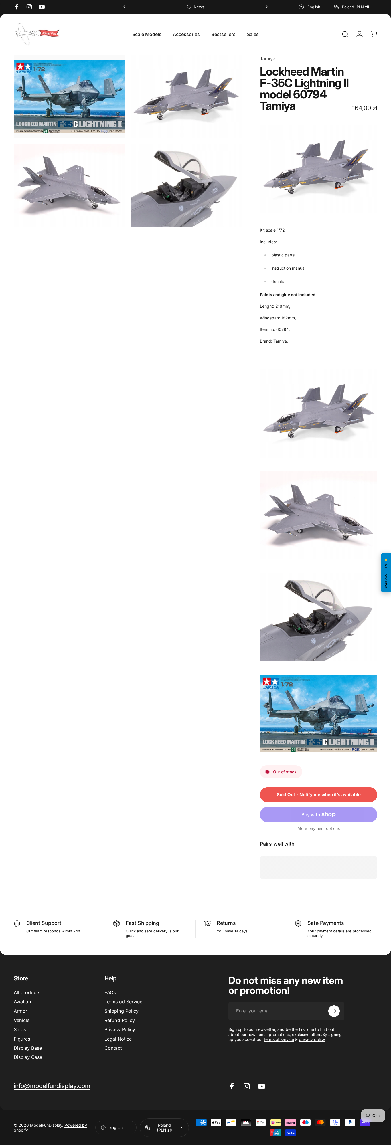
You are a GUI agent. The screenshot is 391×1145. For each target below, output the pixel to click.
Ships (20, 1029)
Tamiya (267, 58)
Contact (113, 1048)
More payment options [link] (318, 828)
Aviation (22, 1001)
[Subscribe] (334, 1011)
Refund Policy (119, 1020)
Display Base (28, 1048)
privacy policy (312, 1039)
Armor (20, 1011)
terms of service (279, 1039)
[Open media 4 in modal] (186, 185)
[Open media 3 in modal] (69, 185)
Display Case (28, 1057)
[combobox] (313, 7)
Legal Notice (118, 1039)
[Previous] (125, 7)
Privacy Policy (119, 1029)
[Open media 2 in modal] (186, 96)
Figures (22, 1039)
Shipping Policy (121, 1011)
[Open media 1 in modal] (69, 96)
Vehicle (21, 1020)
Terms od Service (123, 1001)
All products (27, 992)
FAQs (110, 992)
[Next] (266, 7)
